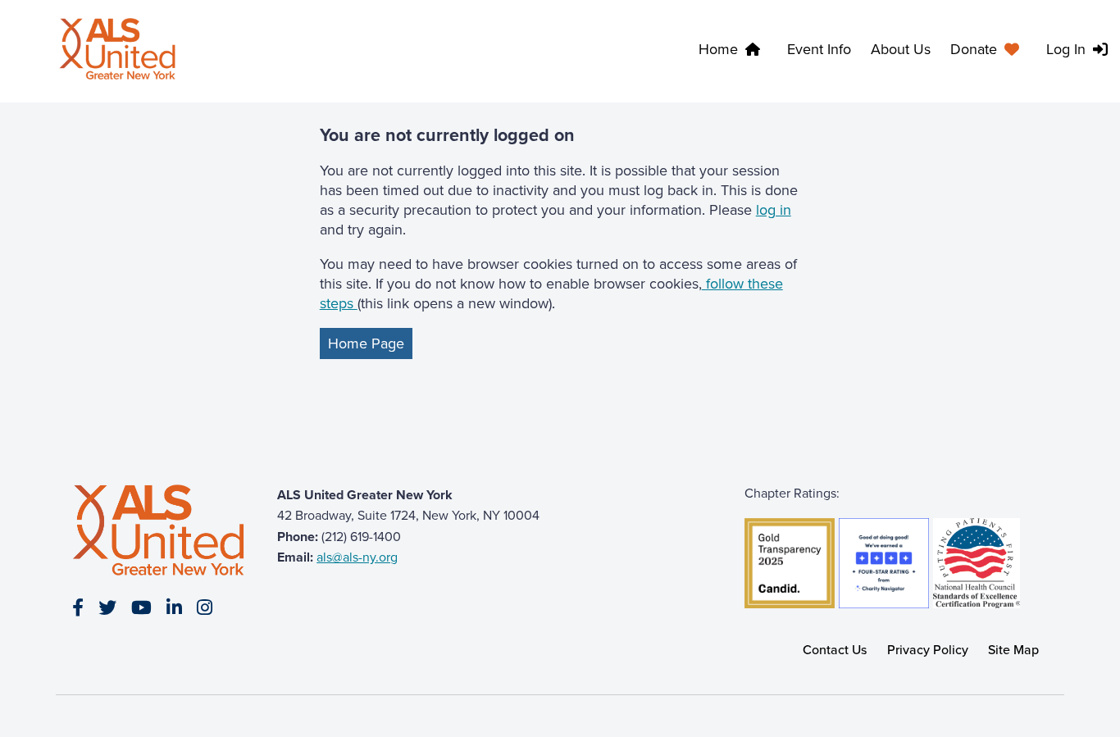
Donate (973, 49)
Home (718, 49)
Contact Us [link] (835, 649)
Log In (1066, 49)
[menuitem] (988, 51)
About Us (901, 49)
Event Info (819, 49)
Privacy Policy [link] (927, 649)
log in (773, 210)
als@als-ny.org (357, 557)
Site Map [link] (1013, 649)
